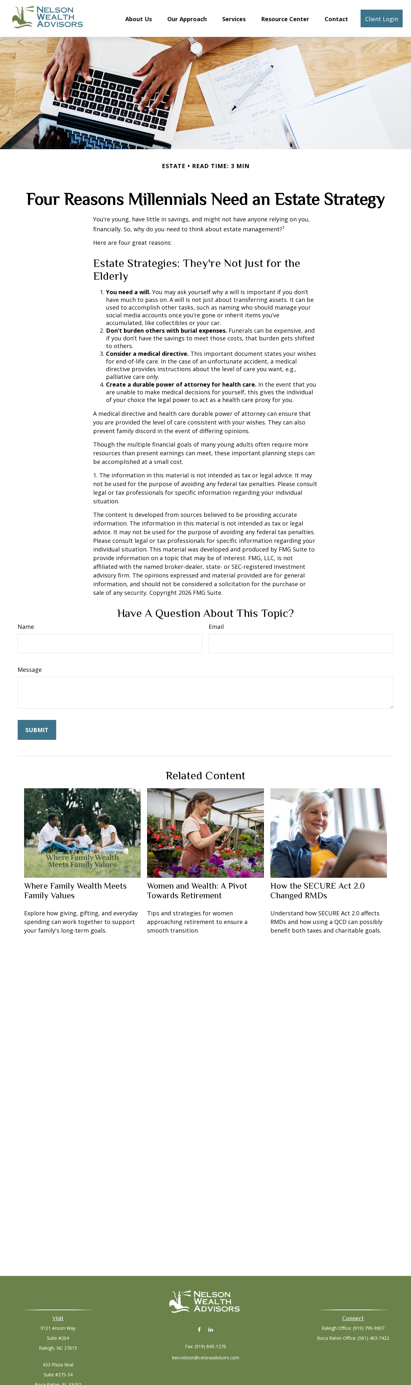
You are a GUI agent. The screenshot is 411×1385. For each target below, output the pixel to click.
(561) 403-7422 (373, 1338)
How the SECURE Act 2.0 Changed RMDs (317, 890)
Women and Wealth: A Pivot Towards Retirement (197, 890)
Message (30, 669)
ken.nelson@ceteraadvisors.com (205, 1358)
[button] (138, 18)
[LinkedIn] (210, 1329)
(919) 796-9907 (368, 1328)
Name (26, 626)
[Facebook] (199, 1329)
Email (216, 626)
